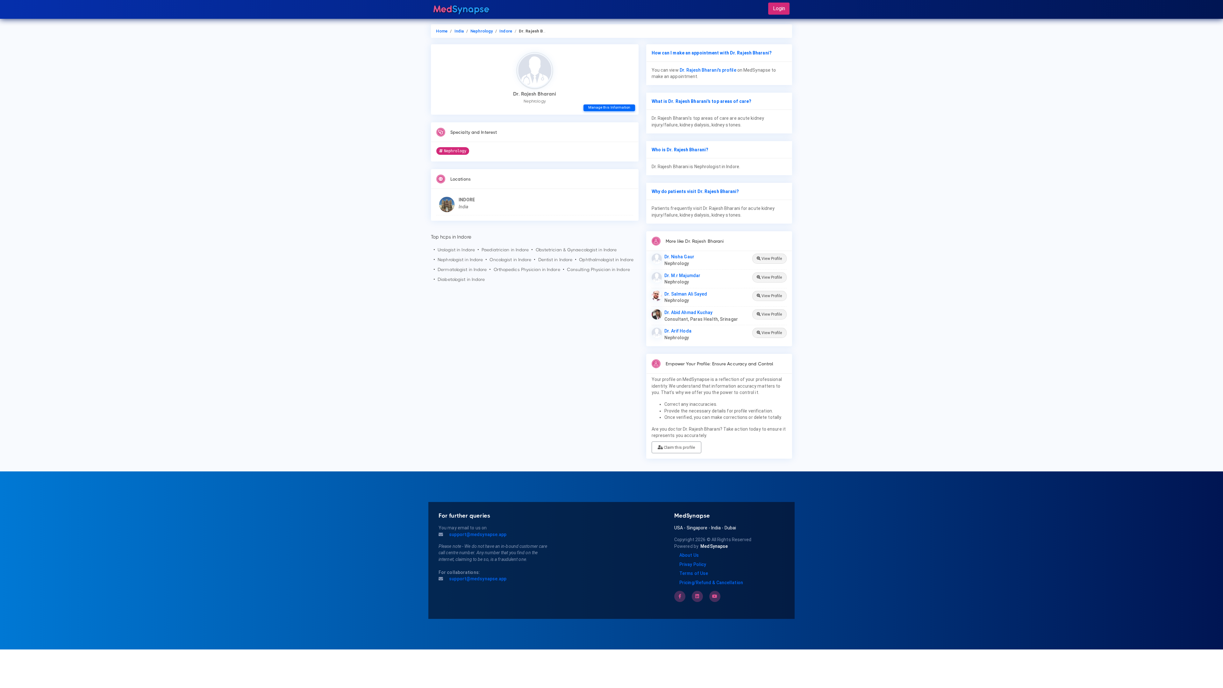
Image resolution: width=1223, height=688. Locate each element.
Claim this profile (679, 447)
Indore (505, 31)
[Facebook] (679, 596)
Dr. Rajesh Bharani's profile (708, 70)
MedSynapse (714, 546)
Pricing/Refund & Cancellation (711, 582)
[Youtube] (714, 596)
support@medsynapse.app (477, 534)
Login (779, 8)
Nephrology (481, 31)
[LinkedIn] (697, 596)
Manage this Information (609, 107)
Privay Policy (692, 564)
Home (441, 31)
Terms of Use (693, 573)
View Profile (771, 258)
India (459, 31)
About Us (689, 555)
